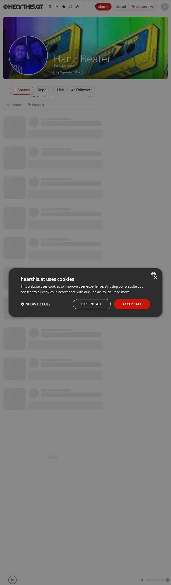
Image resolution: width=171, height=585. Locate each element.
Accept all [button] (132, 304)
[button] (35, 304)
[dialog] (85, 292)
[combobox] (154, 274)
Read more (121, 292)
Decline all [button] (91, 304)
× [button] (155, 278)
